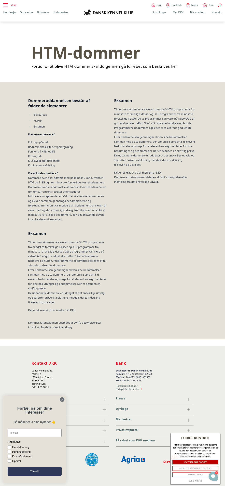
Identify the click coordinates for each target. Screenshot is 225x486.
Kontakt (217, 12)
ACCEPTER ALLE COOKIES (195, 462)
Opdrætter (26, 12)
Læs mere (195, 480)
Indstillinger (195, 474)
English (194, 5)
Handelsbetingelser (127, 385)
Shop (211, 5)
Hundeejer (9, 12)
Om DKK (178, 12)
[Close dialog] (62, 399)
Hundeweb (177, 5)
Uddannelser (61, 12)
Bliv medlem (197, 12)
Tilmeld (34, 471)
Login (158, 5)
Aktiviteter (43, 12)
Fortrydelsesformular (127, 389)
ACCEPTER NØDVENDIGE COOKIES (195, 468)
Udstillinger (159, 12)
